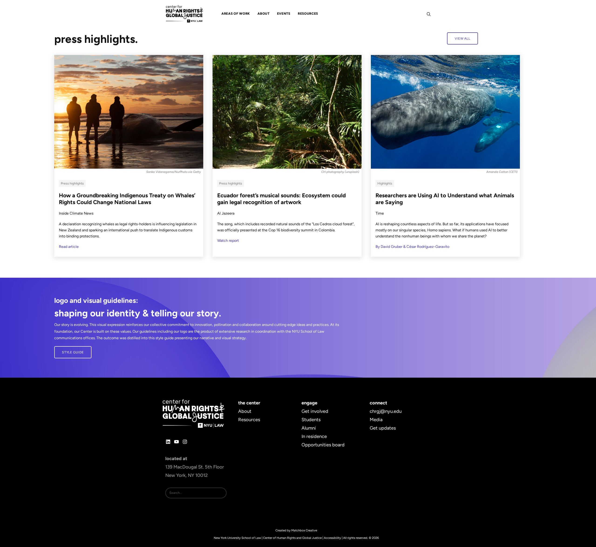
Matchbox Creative (304, 530)
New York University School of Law (237, 538)
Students (311, 419)
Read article (69, 246)
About (244, 411)
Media (376, 419)
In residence (314, 436)
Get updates (383, 428)
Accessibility (332, 538)
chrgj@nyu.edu (386, 411)
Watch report (228, 240)
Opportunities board (323, 445)
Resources (249, 419)
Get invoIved (314, 411)
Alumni (308, 428)
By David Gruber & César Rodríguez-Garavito (412, 246)
